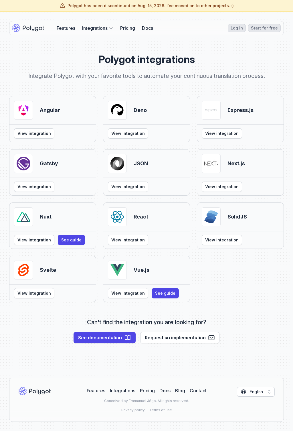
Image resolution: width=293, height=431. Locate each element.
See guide (71, 239)
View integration (34, 133)
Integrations (122, 390)
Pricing (127, 28)
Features (66, 28)
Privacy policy (133, 410)
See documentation (100, 338)
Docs (147, 28)
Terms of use (160, 410)
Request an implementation (175, 338)
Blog (180, 390)
